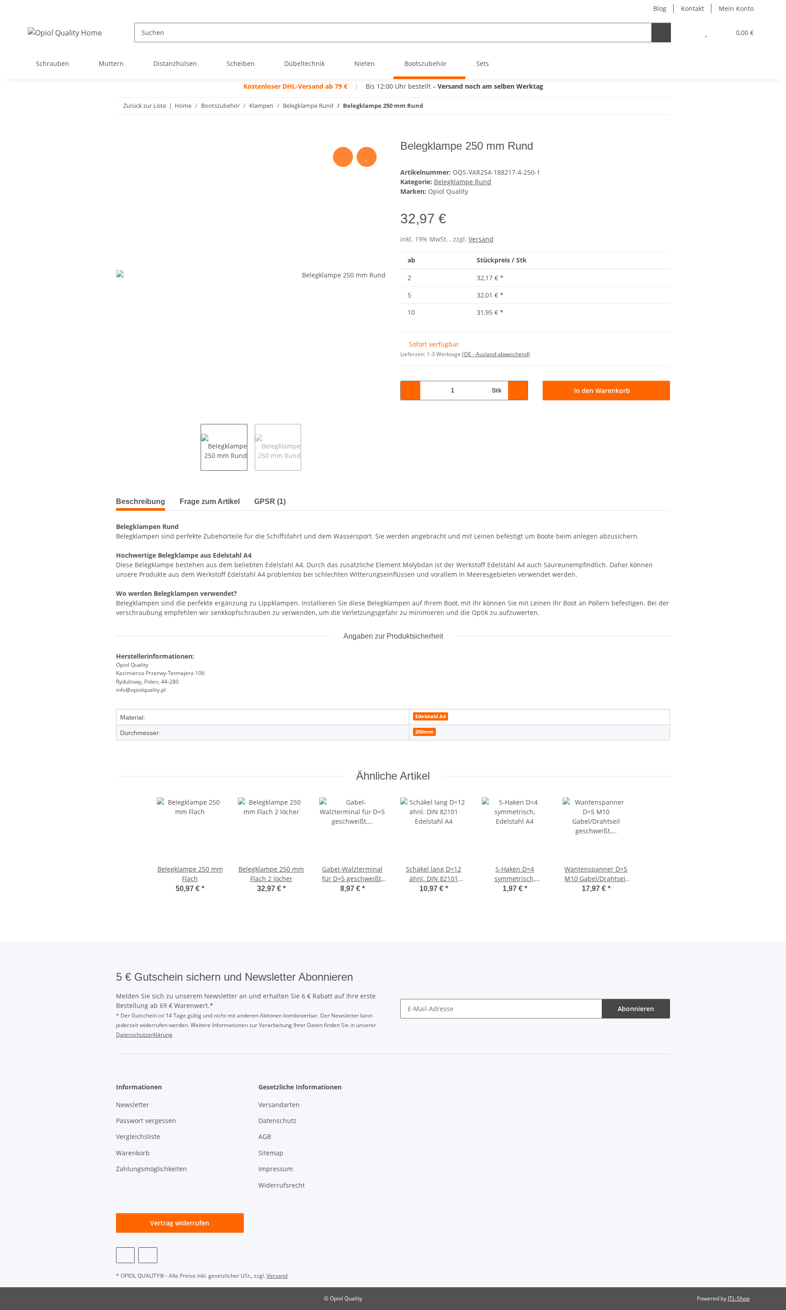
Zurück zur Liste (144, 105)
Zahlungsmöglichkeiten (151, 1168)
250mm (424, 732)
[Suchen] (661, 32)
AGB (264, 1136)
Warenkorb (133, 1153)
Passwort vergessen (146, 1120)
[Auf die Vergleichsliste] (343, 157)
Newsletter (132, 1104)
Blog (659, 8)
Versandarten (279, 1104)
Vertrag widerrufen (179, 1223)
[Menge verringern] (410, 390)
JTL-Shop (739, 1298)
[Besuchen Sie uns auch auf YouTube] (125, 1255)
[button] (688, 32)
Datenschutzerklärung (144, 1034)
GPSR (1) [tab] (270, 501)
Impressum (275, 1168)
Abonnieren (636, 1008)
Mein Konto (736, 8)
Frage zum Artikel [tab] (210, 501)
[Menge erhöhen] (518, 390)
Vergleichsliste (138, 1136)
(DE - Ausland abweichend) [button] (496, 354)
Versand (481, 239)
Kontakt (692, 8)
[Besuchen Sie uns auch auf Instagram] (147, 1255)
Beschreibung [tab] (140, 501)
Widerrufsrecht (281, 1185)
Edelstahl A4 (430, 716)
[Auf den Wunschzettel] (367, 157)
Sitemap (270, 1153)
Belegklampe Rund (462, 181)
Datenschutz (277, 1120)
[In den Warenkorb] (123, 135)
